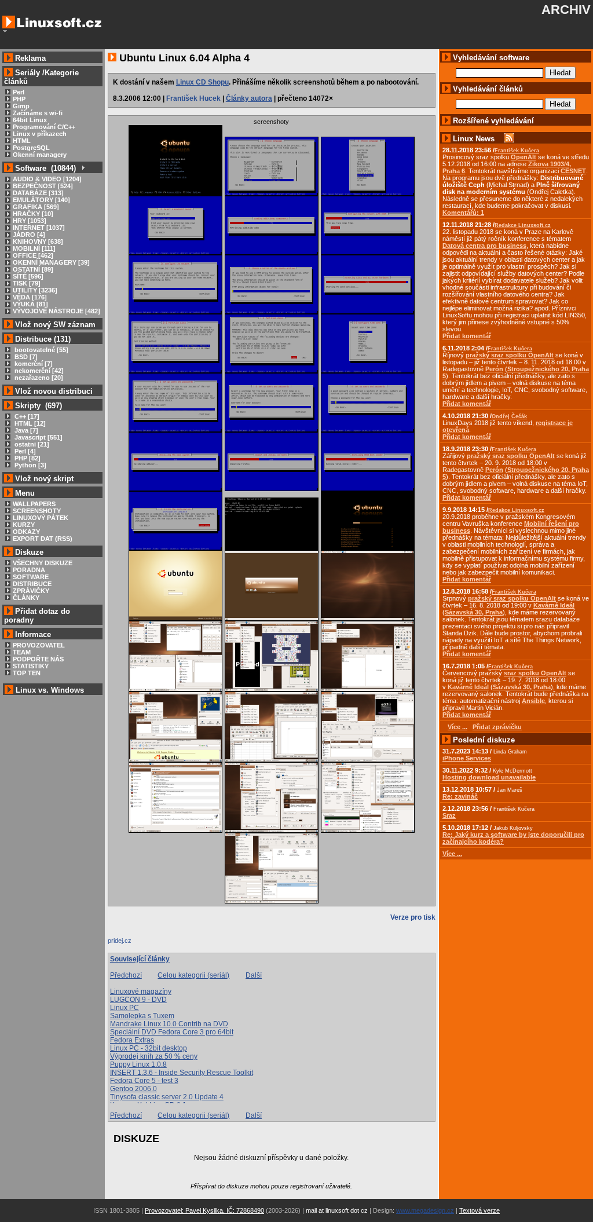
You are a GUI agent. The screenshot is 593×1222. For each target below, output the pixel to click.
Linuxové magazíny (140, 991)
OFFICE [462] (33, 255)
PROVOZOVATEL (39, 645)
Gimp (21, 106)
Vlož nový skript (44, 478)
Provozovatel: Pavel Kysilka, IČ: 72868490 (204, 1210)
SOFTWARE (31, 576)
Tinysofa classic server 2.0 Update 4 (167, 1097)
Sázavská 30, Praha (474, 612)
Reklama (30, 58)
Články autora (249, 98)
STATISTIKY (31, 666)
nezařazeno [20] (38, 377)
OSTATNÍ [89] (33, 269)
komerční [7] (33, 363)
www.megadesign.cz (425, 1210)
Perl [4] (24, 451)
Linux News (474, 138)
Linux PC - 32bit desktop (148, 1048)
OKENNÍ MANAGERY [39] (51, 262)
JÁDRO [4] (29, 234)
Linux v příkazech (40, 133)
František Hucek (193, 98)
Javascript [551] (38, 437)
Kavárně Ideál (553, 605)
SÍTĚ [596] (28, 276)
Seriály (27, 72)
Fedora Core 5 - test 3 (144, 1081)
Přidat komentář (466, 335)
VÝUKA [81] (30, 304)
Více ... (452, 853)
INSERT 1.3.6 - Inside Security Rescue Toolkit (181, 1073)
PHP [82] (27, 458)
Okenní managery (40, 154)
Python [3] (29, 465)
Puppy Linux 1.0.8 (138, 1064)
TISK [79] (27, 283)
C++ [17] (26, 416)
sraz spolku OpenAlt (535, 672)
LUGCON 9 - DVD (138, 1000)
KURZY (24, 524)
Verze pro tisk (412, 917)
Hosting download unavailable (489, 777)
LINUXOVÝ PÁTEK (40, 517)
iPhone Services (466, 758)
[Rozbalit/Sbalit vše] (82, 168)
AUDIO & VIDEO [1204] (47, 178)
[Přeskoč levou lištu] (5, 31)
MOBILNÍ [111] (34, 248)
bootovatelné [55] (40, 349)
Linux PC (124, 1008)
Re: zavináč (460, 796)
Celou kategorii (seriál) (193, 975)
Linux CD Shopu (202, 82)
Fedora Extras (132, 1040)
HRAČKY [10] (33, 213)
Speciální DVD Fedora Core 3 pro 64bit (171, 1032)
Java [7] (25, 430)
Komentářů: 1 (463, 212)
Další (254, 975)
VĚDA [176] (30, 297)
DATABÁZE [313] (38, 192)
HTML (22, 140)
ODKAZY (26, 531)
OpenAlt (523, 156)
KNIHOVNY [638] (38, 241)
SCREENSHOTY (37, 510)
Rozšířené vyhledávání (493, 120)
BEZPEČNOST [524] (43, 185)
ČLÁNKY (26, 597)
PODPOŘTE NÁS (38, 659)
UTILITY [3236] (35, 290)
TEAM (22, 652)
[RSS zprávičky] (509, 138)
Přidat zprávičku (497, 726)
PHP (19, 99)
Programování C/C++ (44, 126)
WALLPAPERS (34, 503)
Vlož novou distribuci (54, 391)
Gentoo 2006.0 (133, 1089)
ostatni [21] (31, 444)
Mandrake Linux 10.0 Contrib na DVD (169, 1024)
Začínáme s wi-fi (38, 112)
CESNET (573, 170)
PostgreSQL (31, 147)
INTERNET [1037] (39, 227)
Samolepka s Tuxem (142, 1016)
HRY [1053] (29, 220)
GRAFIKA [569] (36, 206)
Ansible (533, 700)
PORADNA (29, 569)
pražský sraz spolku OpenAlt (510, 355)
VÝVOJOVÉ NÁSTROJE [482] (56, 311)
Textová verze (479, 1210)
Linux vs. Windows (50, 690)
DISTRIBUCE (32, 583)
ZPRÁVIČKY (31, 590)
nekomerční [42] (38, 370)
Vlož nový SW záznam (55, 324)
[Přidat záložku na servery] (131, 943)
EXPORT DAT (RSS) (42, 538)
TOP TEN (27, 672)
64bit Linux (30, 119)
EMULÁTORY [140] (41, 199)
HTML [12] (29, 423)
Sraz (449, 815)
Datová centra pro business (484, 245)
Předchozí (126, 975)
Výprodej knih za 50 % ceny (153, 1056)
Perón (494, 368)
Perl (18, 92)
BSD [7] (25, 356)
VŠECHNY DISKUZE (42, 562)
